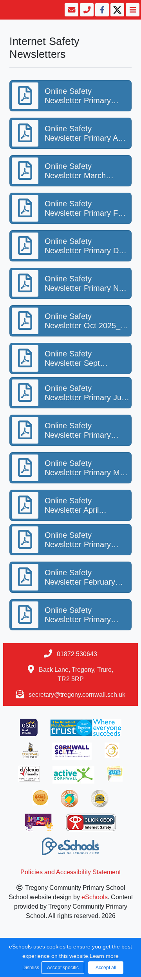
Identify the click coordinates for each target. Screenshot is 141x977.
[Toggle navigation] (131, 9)
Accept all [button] (106, 967)
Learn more (104, 956)
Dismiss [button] (29, 967)
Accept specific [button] (63, 967)
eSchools (94, 897)
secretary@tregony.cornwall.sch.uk (77, 694)
